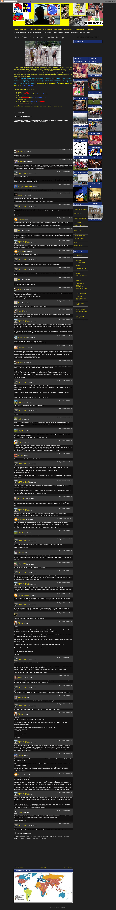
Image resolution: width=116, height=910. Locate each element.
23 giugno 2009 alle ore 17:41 (64, 508)
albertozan (22, 697)
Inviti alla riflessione (79, 235)
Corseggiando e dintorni (80, 218)
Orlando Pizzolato (58, 32)
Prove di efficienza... (80, 262)
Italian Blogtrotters (20, 32)
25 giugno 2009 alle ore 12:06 (64, 773)
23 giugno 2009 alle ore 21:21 (64, 562)
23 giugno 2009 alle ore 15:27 (64, 335)
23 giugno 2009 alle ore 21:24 (64, 582)
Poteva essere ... (79, 255)
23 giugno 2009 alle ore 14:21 (64, 240)
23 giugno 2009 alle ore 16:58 (64, 496)
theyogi (20, 402)
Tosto (20, 230)
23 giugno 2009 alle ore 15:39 (64, 360)
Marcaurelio (22, 337)
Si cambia (78, 304)
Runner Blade (62, 907)
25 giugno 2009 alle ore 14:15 (64, 792)
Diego (20, 614)
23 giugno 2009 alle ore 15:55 (64, 400)
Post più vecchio (67, 867)
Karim (20, 455)
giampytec (22, 519)
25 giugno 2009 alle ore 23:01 (64, 823)
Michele (21, 774)
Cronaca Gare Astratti (79, 225)
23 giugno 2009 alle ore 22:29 (64, 603)
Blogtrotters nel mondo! (34, 32)
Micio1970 (22, 498)
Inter (75, 233)
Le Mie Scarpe (58, 29)
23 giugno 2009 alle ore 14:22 (64, 250)
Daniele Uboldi (23, 595)
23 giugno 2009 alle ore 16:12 (64, 417)
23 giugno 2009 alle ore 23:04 (64, 613)
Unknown (21, 219)
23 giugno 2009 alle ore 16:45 (64, 480)
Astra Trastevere (79, 29)
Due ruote (76, 227)
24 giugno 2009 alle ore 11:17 (64, 675)
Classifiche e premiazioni (80, 209)
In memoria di (77, 230)
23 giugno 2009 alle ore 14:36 (64, 287)
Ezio (19, 442)
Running (78, 265)
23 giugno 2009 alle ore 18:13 (64, 530)
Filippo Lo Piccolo (25, 186)
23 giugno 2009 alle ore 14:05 (64, 218)
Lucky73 (21, 195)
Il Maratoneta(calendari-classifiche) (80, 32)
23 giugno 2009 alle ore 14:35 (64, 277)
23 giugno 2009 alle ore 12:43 (64, 149)
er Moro (21, 251)
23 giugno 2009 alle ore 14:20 (64, 228)
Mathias (21, 161)
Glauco (20, 623)
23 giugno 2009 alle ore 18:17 (64, 539)
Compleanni (77, 213)
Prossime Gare (68, 29)
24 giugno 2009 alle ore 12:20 (64, 685)
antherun (21, 677)
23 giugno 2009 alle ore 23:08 (64, 621)
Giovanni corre (80, 303)
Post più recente (19, 867)
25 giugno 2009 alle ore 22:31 (64, 810)
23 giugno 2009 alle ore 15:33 (64, 345)
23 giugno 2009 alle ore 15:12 (64, 309)
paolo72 (21, 311)
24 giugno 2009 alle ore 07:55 (64, 657)
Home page (43, 867)
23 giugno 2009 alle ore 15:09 (64, 301)
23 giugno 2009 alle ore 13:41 (64, 193)
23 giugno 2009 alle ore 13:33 (64, 184)
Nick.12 (21, 552)
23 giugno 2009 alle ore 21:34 (64, 593)
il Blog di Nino (80, 254)
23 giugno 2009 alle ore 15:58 (64, 408)
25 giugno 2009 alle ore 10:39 (64, 753)
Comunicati (76, 216)
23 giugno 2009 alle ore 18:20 (64, 550)
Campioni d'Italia (91, 29)
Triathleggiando (78, 245)
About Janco (23, 29)
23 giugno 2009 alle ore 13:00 (64, 159)
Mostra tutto (85, 320)
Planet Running (47, 32)
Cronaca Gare (77, 222)
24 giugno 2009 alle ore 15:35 (64, 704)
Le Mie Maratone (47, 29)
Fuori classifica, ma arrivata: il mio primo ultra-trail (81, 298)
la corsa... (78, 280)
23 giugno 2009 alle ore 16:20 (64, 440)
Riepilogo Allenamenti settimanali (51, 39)
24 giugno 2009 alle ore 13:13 (64, 695)
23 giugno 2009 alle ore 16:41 (64, 453)
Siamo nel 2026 (79, 317)
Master (20, 151)
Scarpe (75, 242)
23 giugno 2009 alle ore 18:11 (64, 518)
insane (20, 755)
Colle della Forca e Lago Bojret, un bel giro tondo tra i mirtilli (81, 288)
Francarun (21, 347)
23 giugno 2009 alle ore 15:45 (64, 380)
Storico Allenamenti (35, 29)
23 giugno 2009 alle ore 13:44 (64, 204)
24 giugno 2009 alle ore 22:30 (64, 712)
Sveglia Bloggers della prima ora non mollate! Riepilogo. (39, 37)
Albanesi (67, 32)
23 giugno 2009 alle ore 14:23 (64, 257)
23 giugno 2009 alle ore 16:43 (64, 462)
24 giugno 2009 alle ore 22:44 (64, 740)
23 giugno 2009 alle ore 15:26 (64, 319)
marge (20, 812)
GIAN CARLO (23, 173)
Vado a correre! (80, 316)
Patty (20, 419)
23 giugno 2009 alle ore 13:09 (64, 171)
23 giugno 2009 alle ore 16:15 (64, 428)
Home (16, 29)
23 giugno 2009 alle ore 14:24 (64, 267)
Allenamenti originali (79, 206)
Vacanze (76, 248)
